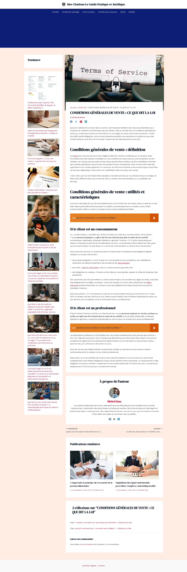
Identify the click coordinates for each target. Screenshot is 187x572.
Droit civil (87, 490)
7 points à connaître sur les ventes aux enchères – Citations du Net (103, 522)
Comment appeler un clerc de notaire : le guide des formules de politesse (42, 161)
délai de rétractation (90, 268)
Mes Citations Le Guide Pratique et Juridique (96, 4)
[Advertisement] (93, 31)
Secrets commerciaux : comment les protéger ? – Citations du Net (103, 528)
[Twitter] (76, 121)
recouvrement (124, 263)
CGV (75, 156)
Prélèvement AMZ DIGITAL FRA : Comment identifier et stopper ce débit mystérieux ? (42, 105)
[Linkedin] (86, 121)
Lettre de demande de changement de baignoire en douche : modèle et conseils (42, 133)
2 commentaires (76, 490)
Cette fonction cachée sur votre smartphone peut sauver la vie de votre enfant (42, 247)
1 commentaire (121, 490)
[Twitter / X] (114, 419)
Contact (101, 566)
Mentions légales (89, 566)
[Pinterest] (81, 121)
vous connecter (86, 544)
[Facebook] (71, 121)
